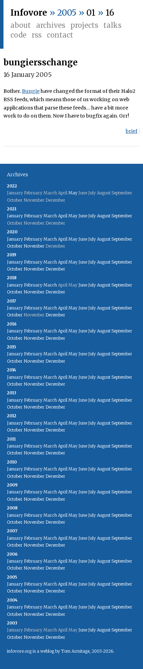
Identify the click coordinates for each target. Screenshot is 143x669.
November (34, 246)
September (121, 215)
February (33, 215)
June (82, 215)
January (15, 215)
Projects (84, 25)
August (103, 215)
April (62, 215)
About (20, 25)
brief (131, 131)
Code (18, 35)
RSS (37, 35)
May (72, 192)
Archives (50, 25)
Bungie (31, 91)
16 (110, 12)
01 (90, 12)
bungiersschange (40, 62)
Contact (60, 35)
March (50, 215)
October (15, 246)
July (92, 215)
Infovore (28, 12)
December (55, 269)
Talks (112, 25)
